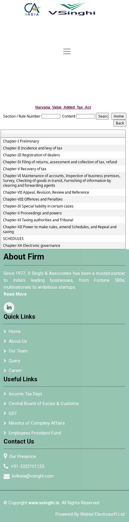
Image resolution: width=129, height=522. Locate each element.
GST (13, 413)
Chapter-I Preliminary (21, 141)
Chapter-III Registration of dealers (31, 155)
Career (15, 370)
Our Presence (22, 456)
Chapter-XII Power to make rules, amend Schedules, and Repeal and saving (59, 229)
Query (14, 361)
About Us (18, 341)
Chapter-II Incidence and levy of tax (32, 148)
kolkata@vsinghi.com (33, 476)
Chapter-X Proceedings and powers (32, 213)
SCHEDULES (13, 238)
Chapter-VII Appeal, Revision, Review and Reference (46, 192)
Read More (15, 294)
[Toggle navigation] (66, 51)
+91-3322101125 (27, 466)
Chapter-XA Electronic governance (31, 245)
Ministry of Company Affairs (37, 423)
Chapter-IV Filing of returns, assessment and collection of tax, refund (60, 162)
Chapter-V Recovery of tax (24, 169)
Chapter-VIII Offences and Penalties (33, 199)
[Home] (64, 8)
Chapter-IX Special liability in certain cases (38, 206)
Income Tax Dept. (26, 394)
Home (15, 331)
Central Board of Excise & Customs (44, 403)
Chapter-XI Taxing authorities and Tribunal (38, 220)
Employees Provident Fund (35, 433)
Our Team (18, 351)
